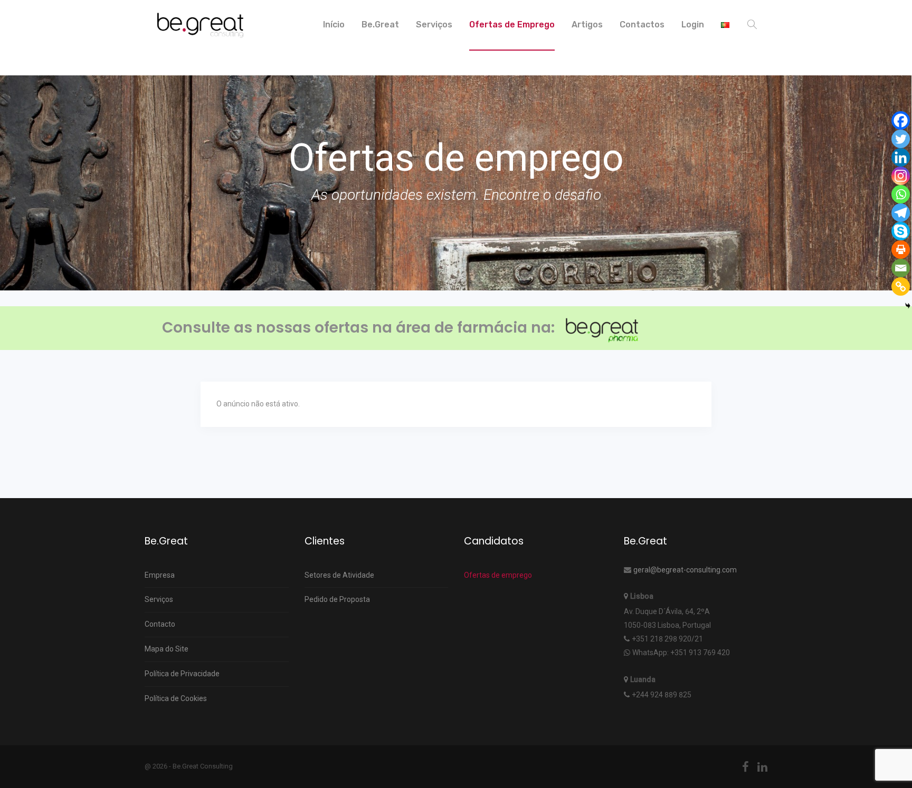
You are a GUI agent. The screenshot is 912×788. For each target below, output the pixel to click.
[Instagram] (900, 176)
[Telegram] (900, 212)
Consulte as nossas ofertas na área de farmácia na (356, 327)
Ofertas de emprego (498, 575)
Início (334, 25)
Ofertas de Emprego (512, 25)
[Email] (900, 268)
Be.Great (380, 25)
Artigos (587, 25)
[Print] (900, 249)
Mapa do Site (166, 649)
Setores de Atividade (339, 575)
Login (692, 25)
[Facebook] (900, 120)
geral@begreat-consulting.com (685, 570)
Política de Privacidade (182, 673)
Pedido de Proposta (337, 599)
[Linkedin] (900, 157)
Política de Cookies (176, 698)
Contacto (160, 624)
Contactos (642, 25)
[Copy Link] (900, 286)
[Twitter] (900, 139)
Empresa (160, 575)
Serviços (434, 25)
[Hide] (908, 305)
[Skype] (900, 231)
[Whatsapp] (900, 194)
